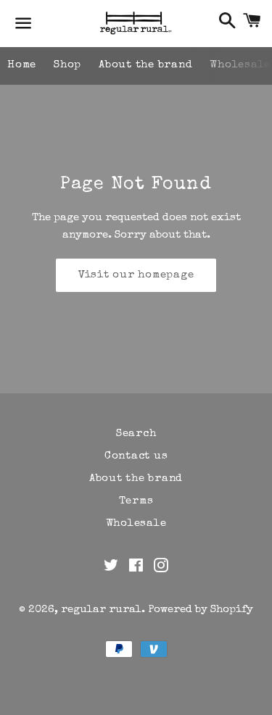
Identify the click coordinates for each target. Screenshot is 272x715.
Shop (67, 64)
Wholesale (136, 523)
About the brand (145, 64)
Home (21, 64)
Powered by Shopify (200, 609)
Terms (136, 501)
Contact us (136, 456)
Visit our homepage (136, 274)
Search (136, 433)
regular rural (101, 609)
